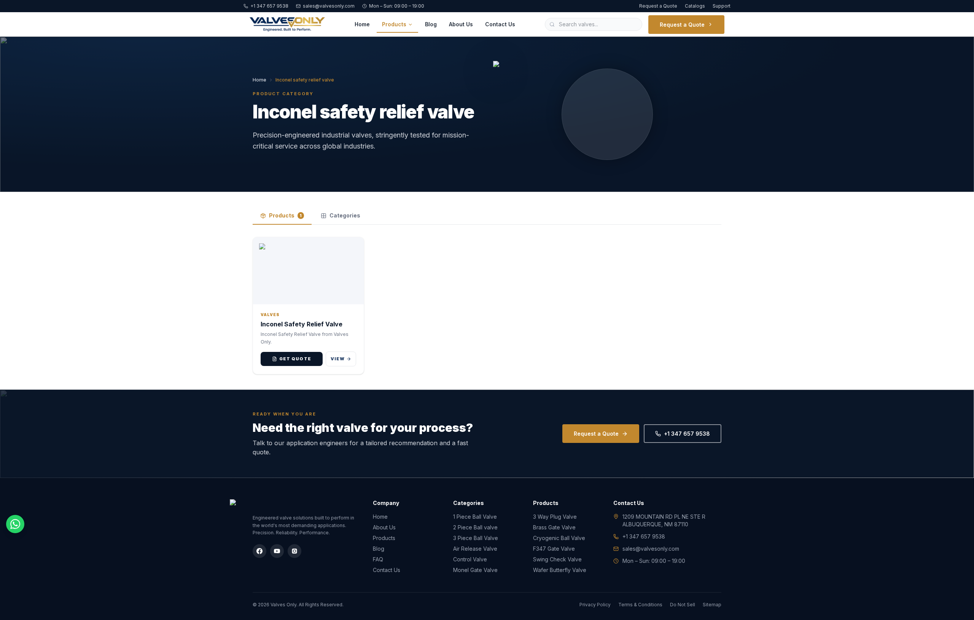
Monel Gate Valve (475, 570)
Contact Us (500, 24)
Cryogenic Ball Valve (559, 538)
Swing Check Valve (557, 559)
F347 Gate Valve (554, 548)
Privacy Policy (595, 604)
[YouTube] (277, 551)
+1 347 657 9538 (269, 6)
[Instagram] (294, 551)
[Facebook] (259, 551)
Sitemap (712, 604)
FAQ (378, 559)
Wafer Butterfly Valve (559, 570)
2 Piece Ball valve (475, 527)
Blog (431, 24)
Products (394, 24)
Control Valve (470, 559)
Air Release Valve (475, 548)
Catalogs (695, 6)
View (338, 358)
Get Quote (295, 358)
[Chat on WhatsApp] (15, 524)
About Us (461, 24)
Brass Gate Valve (554, 527)
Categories (344, 215)
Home (362, 24)
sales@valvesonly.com (329, 6)
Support (721, 6)
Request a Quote (658, 6)
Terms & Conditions (640, 604)
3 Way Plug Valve (555, 516)
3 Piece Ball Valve (475, 538)
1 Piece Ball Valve (475, 516)
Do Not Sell (682, 604)
